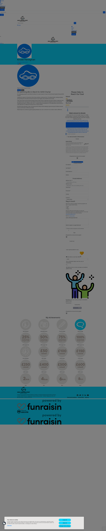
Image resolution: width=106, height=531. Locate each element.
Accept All (65, 519)
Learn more (9, 525)
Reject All (65, 522)
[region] (44, 523)
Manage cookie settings (65, 526)
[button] (4, 523)
